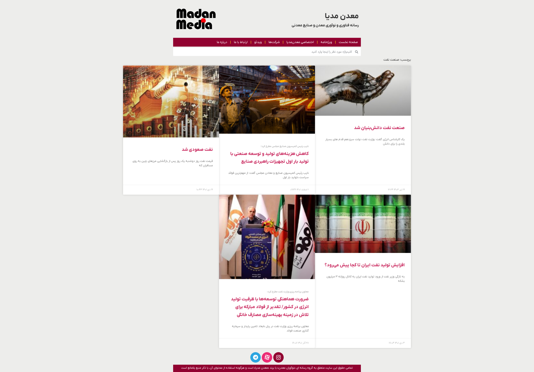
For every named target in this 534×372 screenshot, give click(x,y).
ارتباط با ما (241, 42)
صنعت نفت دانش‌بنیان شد (379, 128)
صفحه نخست (348, 42)
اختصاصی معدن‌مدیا (300, 42)
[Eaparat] (267, 357)
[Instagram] (278, 357)
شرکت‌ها (274, 42)
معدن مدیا (342, 16)
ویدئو (258, 42)
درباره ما (222, 42)
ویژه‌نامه (326, 42)
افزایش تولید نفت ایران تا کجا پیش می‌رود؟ (365, 265)
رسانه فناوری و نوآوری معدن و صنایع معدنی (325, 25)
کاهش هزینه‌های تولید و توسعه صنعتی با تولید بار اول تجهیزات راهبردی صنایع (269, 155)
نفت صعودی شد (197, 149)
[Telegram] (255, 357)
